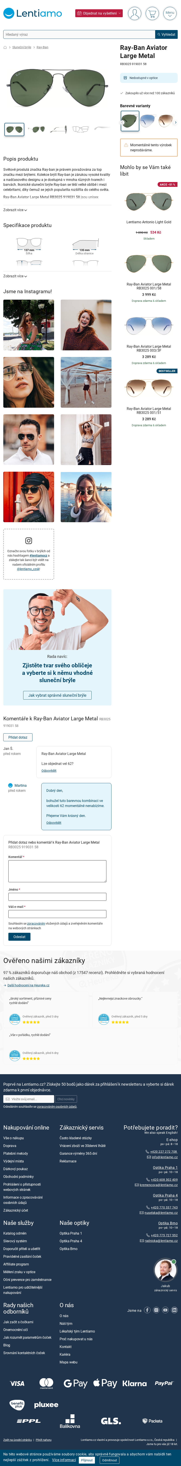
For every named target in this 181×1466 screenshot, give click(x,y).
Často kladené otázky (76, 1138)
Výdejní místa (13, 1161)
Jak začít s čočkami (18, 1322)
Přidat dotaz (17, 737)
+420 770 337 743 (164, 1207)
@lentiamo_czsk (28, 569)
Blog (6, 1345)
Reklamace (68, 1161)
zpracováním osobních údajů (57, 1106)
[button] (14, 129)
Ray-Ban (42, 47)
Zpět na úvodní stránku (17, 1440)
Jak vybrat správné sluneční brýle (57, 695)
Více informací (64, 1459)
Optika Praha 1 (165, 1167)
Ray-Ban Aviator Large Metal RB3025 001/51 (149, 411)
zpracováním (36, 923)
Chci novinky (66, 1099)
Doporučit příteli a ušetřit (21, 1248)
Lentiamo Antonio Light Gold (148, 222)
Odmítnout (109, 1460)
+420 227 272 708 (164, 1151)
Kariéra (65, 1354)
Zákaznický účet (15, 1210)
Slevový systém (15, 1241)
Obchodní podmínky (18, 1176)
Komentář (16, 857)
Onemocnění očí (15, 1329)
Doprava (9, 1145)
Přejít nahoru (43, 1440)
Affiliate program (16, 1264)
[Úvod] (5, 47)
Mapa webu (68, 1361)
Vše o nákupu (13, 1138)
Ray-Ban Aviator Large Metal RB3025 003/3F (149, 348)
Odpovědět (49, 770)
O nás (64, 1315)
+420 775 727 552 (164, 1235)
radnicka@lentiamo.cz (161, 1240)
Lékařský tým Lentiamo (77, 1331)
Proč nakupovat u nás (76, 1338)
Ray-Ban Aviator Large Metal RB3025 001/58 (149, 286)
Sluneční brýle (21, 47)
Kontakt (65, 1346)
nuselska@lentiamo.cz (161, 1213)
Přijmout (87, 1460)
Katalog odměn (14, 1233)
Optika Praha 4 (165, 1195)
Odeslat (19, 936)
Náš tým (66, 1323)
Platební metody (15, 1153)
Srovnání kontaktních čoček (24, 1352)
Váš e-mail (16, 907)
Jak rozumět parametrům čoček (27, 1337)
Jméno (14, 889)
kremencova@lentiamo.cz (159, 1185)
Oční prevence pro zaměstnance (27, 1279)
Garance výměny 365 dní (78, 1153)
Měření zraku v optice (19, 1271)
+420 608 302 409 (164, 1179)
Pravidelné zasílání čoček (22, 1256)
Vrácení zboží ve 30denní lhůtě (83, 1145)
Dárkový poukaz (15, 1168)
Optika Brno (168, 1223)
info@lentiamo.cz (165, 1157)
